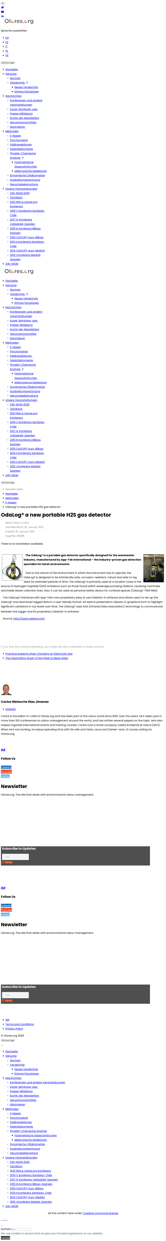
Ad (3, 750)
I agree (5, 1238)
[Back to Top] (3, 3)
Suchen (6, 1229)
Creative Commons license (100, 1213)
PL (6, 51)
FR (6, 55)
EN (7, 38)
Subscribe (8, 862)
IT (6, 46)
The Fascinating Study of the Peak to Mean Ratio (36, 658)
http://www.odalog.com (29, 618)
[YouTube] (2, 12)
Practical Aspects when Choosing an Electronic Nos (38, 654)
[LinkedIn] (2, 16)
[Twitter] (2, 7)
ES (6, 42)
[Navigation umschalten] (2, 1045)
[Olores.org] (19, 23)
